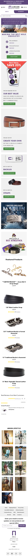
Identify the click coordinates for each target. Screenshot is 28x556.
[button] (4, 7)
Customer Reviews (8, 512)
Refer (14, 514)
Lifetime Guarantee (20, 510)
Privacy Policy (21, 507)
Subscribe (22, 525)
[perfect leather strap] (20, 468)
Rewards (9, 514)
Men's (7, 11)
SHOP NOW (14, 56)
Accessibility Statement (9, 510)
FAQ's (15, 512)
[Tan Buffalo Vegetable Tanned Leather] (7, 468)
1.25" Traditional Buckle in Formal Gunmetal (14, 332)
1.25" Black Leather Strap (14, 307)
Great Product (5, 405)
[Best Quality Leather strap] (20, 453)
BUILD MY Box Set (9, 103)
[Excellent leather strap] (7, 484)
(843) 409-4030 (14, 544)
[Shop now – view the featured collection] (14, 228)
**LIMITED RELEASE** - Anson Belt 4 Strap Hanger (14, 282)
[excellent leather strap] (20, 484)
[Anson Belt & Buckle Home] (14, 7)
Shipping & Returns (13, 507)
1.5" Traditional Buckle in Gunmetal (14, 357)
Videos (6, 507)
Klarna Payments (20, 512)
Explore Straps (9, 196)
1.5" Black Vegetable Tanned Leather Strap (14, 382)
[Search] (25, 16)
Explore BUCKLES (9, 173)
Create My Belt (8, 148)
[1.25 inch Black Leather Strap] (7, 437)
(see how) (11, 42)
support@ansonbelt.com (14, 549)
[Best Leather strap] (7, 498)
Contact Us (19, 514)
